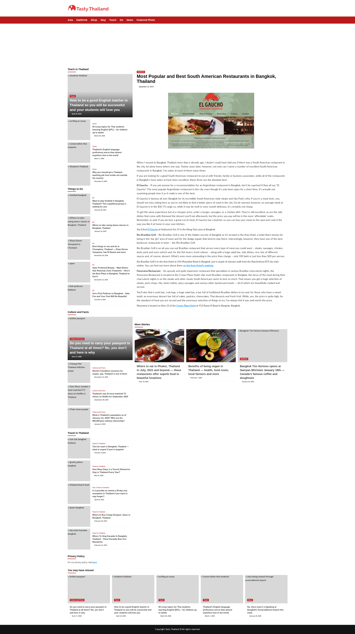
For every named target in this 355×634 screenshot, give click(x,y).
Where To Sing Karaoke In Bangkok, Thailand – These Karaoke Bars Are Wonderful (109, 539)
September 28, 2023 (101, 400)
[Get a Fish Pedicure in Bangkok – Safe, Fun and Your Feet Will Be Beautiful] (79, 295)
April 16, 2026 (76, 114)
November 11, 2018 (101, 280)
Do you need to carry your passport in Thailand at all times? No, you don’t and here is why (100, 347)
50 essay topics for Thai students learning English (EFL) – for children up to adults (109, 129)
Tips (94, 487)
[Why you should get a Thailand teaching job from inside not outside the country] (79, 175)
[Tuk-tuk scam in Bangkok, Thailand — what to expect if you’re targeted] (79, 448)
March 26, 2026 (99, 136)
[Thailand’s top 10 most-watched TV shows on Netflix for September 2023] (79, 395)
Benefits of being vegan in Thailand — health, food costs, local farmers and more (208, 370)
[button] (285, 20)
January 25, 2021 (100, 210)
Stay (103, 20)
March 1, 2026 (99, 158)
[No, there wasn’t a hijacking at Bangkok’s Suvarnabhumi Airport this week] (266, 589)
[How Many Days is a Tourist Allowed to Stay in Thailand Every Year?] (79, 470)
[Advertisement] (177, 44)
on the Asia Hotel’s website (198, 265)
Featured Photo (146, 20)
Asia (70, 20)
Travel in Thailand (98, 443)
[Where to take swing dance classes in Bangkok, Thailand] (79, 226)
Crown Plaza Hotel (186, 306)
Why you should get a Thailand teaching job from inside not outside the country (109, 175)
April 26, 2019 (99, 499)
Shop (94, 20)
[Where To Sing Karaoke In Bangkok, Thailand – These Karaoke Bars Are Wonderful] (79, 539)
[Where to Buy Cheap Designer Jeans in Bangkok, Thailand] (79, 516)
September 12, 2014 (146, 87)
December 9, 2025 (100, 181)
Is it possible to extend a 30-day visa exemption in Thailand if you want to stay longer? (109, 493)
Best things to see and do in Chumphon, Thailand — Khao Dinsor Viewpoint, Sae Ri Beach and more (110, 249)
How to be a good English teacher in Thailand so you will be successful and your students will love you (99, 104)
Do (121, 20)
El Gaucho (152, 229)
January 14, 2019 (100, 231)
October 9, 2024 (100, 453)
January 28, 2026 (255, 616)
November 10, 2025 (101, 377)
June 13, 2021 (144, 381)
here (95, 562)
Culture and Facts (77, 339)
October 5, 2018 (100, 299)
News (130, 20)
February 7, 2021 (196, 378)
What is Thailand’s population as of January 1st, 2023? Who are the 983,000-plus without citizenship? (109, 418)
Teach (112, 20)
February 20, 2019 (100, 521)
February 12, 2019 (100, 545)
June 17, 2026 (77, 356)
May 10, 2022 (98, 475)
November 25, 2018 (101, 255)
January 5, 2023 (100, 424)
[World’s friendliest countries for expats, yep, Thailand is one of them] (79, 372)
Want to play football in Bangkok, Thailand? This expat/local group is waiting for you (109, 204)
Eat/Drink (81, 20)
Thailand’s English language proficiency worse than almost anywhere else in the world (107, 152)
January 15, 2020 (248, 381)
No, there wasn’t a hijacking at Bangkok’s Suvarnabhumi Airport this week (265, 610)
